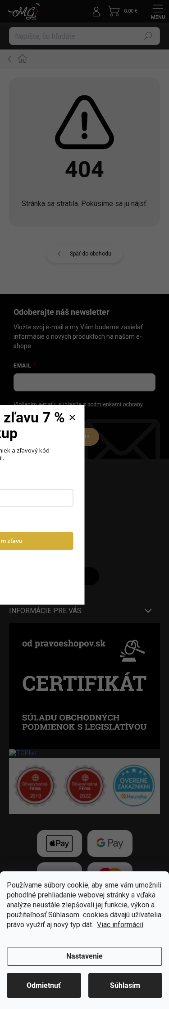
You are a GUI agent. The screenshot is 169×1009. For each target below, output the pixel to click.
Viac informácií (120, 924)
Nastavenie (84, 956)
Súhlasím (125, 985)
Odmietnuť (44, 985)
